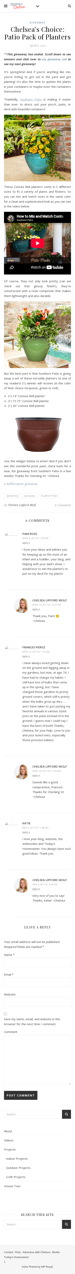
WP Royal (47, 1266)
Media (56, 1252)
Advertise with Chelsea (36, 1252)
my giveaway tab (54, 59)
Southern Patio (49, 495)
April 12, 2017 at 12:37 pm (46, 604)
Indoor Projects (17, 1159)
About (8, 1131)
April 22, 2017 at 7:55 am (36, 651)
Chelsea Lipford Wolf (22, 505)
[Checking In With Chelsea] (18, 5)
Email (9, 974)
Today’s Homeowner (16, 1257)
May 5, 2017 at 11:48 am (35, 827)
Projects (10, 1149)
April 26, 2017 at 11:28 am (46, 770)
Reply (26, 543)
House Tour (12, 1186)
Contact (8, 1252)
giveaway (29, 495)
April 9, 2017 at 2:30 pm (35, 538)
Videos (8, 1140)
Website (10, 994)
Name (9, 955)
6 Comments (63, 505)
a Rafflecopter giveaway (21, 484)
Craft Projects (15, 1177)
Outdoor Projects (18, 1168)
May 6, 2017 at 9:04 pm (44, 884)
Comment (10, 1032)
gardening (12, 495)
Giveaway (38, 22)
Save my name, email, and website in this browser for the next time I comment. (32, 1021)
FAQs (18, 1252)
